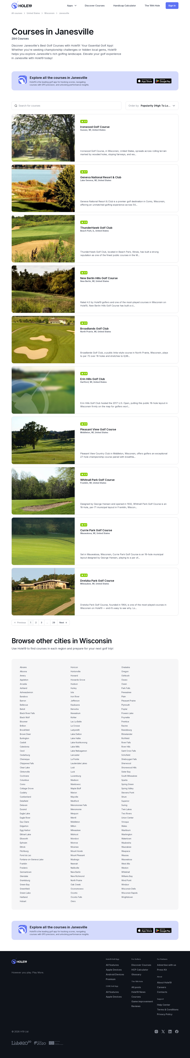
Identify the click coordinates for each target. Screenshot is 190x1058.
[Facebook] (176, 1031)
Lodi (73, 767)
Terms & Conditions (167, 1009)
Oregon (125, 671)
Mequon (74, 813)
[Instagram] (156, 1031)
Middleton (75, 822)
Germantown (25, 872)
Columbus (24, 780)
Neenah (74, 863)
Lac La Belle (76, 721)
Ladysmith (75, 730)
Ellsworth (24, 838)
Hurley (74, 688)
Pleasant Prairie (128, 700)
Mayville (74, 797)
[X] (163, 1031)
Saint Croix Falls (128, 751)
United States (33, 13)
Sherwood (126, 763)
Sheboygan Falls (129, 759)
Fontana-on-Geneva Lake (31, 859)
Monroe (74, 843)
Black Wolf (25, 717)
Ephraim (23, 843)
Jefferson (75, 700)
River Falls (126, 742)
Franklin (23, 863)
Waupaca (125, 851)
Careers (161, 987)
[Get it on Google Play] (163, 80)
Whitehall (125, 872)
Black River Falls (27, 713)
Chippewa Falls (27, 763)
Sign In (172, 5)
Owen (124, 684)
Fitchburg (24, 851)
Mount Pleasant (78, 855)
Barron (23, 700)
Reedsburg (126, 730)
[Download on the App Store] (145, 80)
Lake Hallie (76, 738)
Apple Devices (114, 969)
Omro (73, 901)
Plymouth (125, 705)
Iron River (75, 696)
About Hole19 (164, 982)
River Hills (125, 746)
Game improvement (142, 1001)
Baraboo (24, 696)
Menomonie (76, 809)
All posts (136, 987)
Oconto (74, 893)
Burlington (24, 738)
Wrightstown (127, 897)
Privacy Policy (164, 1014)
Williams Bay (127, 876)
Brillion (23, 726)
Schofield (125, 755)
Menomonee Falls (79, 805)
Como (22, 784)
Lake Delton (76, 734)
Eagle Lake (25, 813)
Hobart (23, 901)
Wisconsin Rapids (129, 893)
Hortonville (76, 671)
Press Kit (162, 969)
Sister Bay (126, 772)
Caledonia (24, 746)
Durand (23, 809)
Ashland (23, 688)
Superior (125, 801)
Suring (124, 805)
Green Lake (25, 893)
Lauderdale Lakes (79, 763)
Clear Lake (25, 767)
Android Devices (115, 974)
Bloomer (24, 721)
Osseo (124, 680)
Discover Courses (141, 965)
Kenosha (75, 709)
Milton (73, 826)
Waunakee (126, 847)
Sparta (124, 780)
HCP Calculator (139, 969)
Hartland (24, 897)
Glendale (24, 876)
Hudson (74, 684)
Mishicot (74, 834)
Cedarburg (25, 755)
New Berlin (76, 872)
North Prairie (76, 880)
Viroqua (125, 822)
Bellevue (24, 705)
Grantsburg (25, 880)
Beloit (22, 709)
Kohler (74, 717)
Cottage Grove (27, 788)
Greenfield (25, 889)
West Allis (125, 863)
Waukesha (126, 843)
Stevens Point (127, 792)
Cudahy (23, 792)
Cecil (22, 751)
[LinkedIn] (170, 1031)
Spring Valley (127, 788)
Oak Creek (76, 884)
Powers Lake (127, 713)
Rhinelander (126, 734)
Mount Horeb (77, 851)
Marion (74, 792)
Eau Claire (24, 822)
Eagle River (25, 817)
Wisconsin (49, 13)
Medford (75, 801)
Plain (123, 696)
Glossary (136, 974)
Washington (126, 834)
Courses (136, 996)
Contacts (162, 992)
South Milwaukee (129, 776)
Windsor (125, 884)
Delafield (24, 801)
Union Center (127, 817)
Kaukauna (75, 705)
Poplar (124, 709)
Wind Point (126, 880)
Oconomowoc (77, 889)
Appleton (24, 680)
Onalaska (125, 667)
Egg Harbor (25, 830)
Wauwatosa (126, 859)
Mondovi (75, 838)
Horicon (74, 667)
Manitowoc (76, 784)
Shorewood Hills (128, 767)
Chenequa (24, 759)
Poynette (125, 717)
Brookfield (24, 730)
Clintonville (25, 772)
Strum (124, 797)
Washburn (126, 830)
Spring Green (127, 784)
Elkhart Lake (25, 834)
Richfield (125, 738)
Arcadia (23, 684)
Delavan (23, 805)
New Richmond (77, 876)
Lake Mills (75, 746)
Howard (74, 675)
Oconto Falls (76, 897)
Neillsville (75, 868)
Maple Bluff (76, 788)
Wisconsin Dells (128, 889)
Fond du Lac (25, 855)
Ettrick (22, 847)
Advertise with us (166, 965)
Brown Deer (25, 734)
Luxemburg (76, 776)
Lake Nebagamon (79, 751)
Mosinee (75, 847)
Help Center (163, 1004)
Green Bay (25, 884)
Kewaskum (75, 713)
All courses (17, 13)
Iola (72, 692)
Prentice (125, 721)
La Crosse (75, 726)
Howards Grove (78, 680)
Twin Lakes (126, 809)
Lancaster (75, 755)
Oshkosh (125, 675)
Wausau (125, 855)
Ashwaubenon (26, 692)
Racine (124, 726)
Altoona (23, 671)
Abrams (23, 667)
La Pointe (75, 759)
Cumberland (25, 797)
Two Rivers (126, 813)
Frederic (24, 868)
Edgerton (24, 826)
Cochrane (24, 776)
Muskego (75, 859)
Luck (73, 772)
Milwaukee (76, 830)
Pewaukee (126, 692)
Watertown (126, 838)
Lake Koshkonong (79, 742)
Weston (124, 868)
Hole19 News (138, 992)
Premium (110, 979)
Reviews (135, 1006)
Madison (74, 780)
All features (112, 965)
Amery (23, 675)
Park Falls (125, 688)
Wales (124, 826)
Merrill (73, 817)
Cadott (23, 742)
